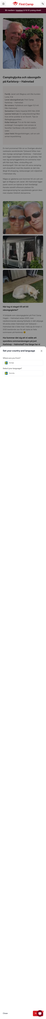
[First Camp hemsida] (23, 4)
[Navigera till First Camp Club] (3, 3)
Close (5, 1013)
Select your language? (12, 369)
